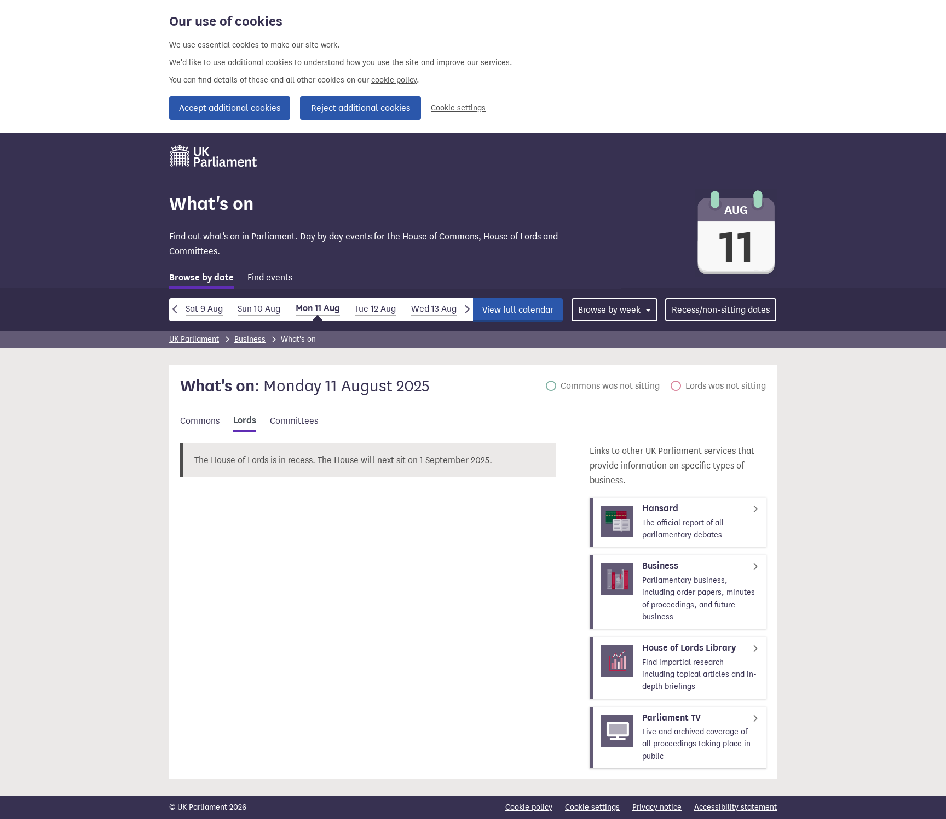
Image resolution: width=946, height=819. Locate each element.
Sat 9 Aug (204, 308)
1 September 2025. (456, 460)
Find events (269, 277)
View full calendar (517, 310)
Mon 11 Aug (318, 308)
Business (250, 339)
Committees (294, 421)
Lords (244, 420)
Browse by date (201, 277)
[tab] (201, 279)
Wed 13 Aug (434, 308)
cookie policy (394, 80)
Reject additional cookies (360, 108)
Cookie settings (458, 108)
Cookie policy (528, 807)
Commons (200, 421)
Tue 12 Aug (375, 308)
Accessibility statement (735, 807)
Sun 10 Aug (259, 308)
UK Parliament (194, 339)
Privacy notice (657, 807)
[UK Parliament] (213, 156)
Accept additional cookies (229, 108)
